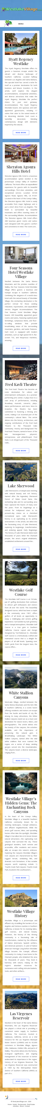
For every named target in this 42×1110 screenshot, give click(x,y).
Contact (27, 1106)
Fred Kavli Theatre (21, 384)
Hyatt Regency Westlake (21, 61)
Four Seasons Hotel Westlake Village (21, 272)
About (22, 1106)
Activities (16, 1106)
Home (10, 1104)
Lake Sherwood (21, 485)
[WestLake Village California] (21, 10)
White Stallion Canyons (21, 695)
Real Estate (31, 1104)
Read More (21, 133)
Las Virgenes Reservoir (21, 1015)
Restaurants (22, 1104)
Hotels (15, 1104)
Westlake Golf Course (21, 592)
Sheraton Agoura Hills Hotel (21, 168)
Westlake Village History (21, 913)
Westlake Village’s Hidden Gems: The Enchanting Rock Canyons (21, 805)
